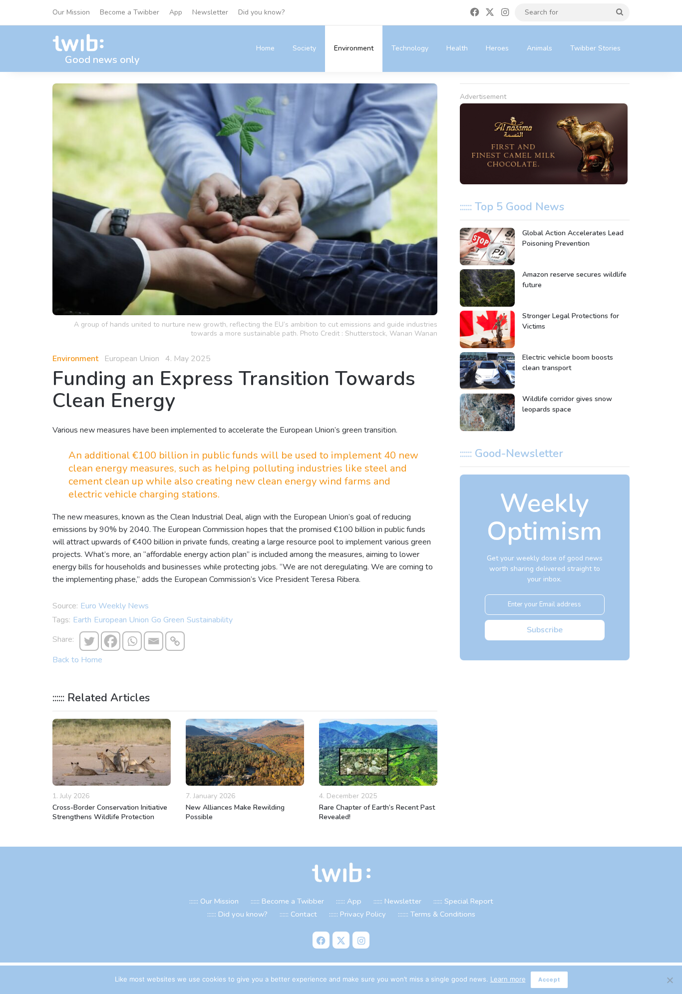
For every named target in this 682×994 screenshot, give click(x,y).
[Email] (153, 641)
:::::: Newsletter (397, 901)
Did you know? (261, 12)
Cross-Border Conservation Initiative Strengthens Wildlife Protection (109, 812)
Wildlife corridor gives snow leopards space (567, 404)
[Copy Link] (175, 641)
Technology (409, 48)
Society (304, 48)
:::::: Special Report (463, 901)
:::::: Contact (298, 914)
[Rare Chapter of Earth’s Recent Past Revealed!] (378, 752)
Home (265, 48)
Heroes (497, 48)
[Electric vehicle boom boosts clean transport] (487, 371)
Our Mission (71, 12)
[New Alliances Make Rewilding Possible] (245, 752)
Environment (353, 48)
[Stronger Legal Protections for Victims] (487, 329)
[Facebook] (110, 641)
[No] (670, 980)
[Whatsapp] (132, 641)
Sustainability (210, 620)
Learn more (508, 979)
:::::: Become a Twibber (287, 901)
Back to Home (77, 659)
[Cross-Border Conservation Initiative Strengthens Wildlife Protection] (111, 752)
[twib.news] (82, 43)
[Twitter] (89, 641)
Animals (539, 48)
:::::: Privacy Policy (357, 914)
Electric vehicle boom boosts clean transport (567, 363)
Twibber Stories (595, 48)
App (175, 12)
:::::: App (348, 901)
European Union (121, 620)
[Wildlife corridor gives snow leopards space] (487, 412)
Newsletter (210, 12)
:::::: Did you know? (237, 914)
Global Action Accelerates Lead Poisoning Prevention (573, 238)
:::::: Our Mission (214, 901)
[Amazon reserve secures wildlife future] (487, 288)
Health (457, 48)
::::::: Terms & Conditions (436, 914)
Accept (549, 979)
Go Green (167, 620)
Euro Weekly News (114, 606)
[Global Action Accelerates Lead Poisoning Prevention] (487, 246)
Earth (82, 620)
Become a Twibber (129, 12)
